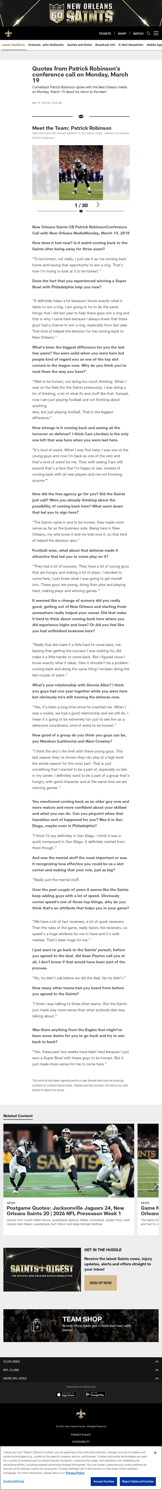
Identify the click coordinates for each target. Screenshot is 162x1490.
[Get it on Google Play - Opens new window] (95, 1396)
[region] (81, 1468)
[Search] (148, 33)
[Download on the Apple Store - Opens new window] (66, 1394)
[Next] (97, 204)
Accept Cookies (104, 1481)
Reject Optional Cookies (138, 1481)
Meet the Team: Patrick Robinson (71, 128)
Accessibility (81, 1441)
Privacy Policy (81, 1434)
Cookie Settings (13, 1481)
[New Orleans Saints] (81, 1414)
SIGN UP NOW (101, 1283)
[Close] (155, 1452)
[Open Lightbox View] (81, 182)
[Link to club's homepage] (8, 31)
